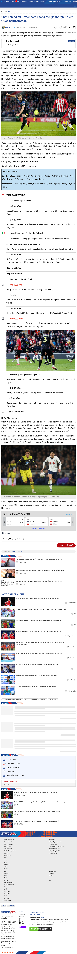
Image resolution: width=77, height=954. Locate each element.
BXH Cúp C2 (7, 893)
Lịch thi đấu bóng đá (9, 839)
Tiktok (22, 923)
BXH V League (7, 900)
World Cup (6, 869)
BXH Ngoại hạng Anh (9, 884)
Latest (4, 905)
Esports (51, 875)
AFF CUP (14, 2)
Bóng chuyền (67, 2)
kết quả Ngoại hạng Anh (31, 699)
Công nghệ (11, 905)
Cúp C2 (5, 875)
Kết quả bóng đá (8, 842)
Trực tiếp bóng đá (8, 848)
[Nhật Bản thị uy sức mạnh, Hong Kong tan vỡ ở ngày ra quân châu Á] (8, 634)
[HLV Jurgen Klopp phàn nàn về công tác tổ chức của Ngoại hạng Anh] (8, 562)
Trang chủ (4, 12)
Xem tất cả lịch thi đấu (38, 529)
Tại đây (43, 917)
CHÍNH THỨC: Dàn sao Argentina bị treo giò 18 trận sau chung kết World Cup (41, 609)
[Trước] (4, 522)
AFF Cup (6, 880)
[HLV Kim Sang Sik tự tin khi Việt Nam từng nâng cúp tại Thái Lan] (8, 668)
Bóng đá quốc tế (33, 2)
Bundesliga (6, 864)
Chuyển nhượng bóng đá (10, 851)
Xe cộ (50, 878)
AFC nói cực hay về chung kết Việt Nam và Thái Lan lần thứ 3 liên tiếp (39, 620)
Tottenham (43, 699)
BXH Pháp (6, 898)
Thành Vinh (22, 584)
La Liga (5, 860)
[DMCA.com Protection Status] (40, 929)
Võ (50, 880)
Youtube (22, 914)
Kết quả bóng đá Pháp (54, 851)
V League (6, 866)
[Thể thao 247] (9, 833)
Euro (5, 871)
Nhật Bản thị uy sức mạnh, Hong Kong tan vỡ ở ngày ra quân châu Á (38, 631)
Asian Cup (6, 873)
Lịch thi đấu (7, 2)
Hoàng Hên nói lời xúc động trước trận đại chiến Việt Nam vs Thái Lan (39, 653)
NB (75, 613)
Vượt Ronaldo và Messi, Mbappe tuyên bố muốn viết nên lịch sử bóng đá (40, 570)
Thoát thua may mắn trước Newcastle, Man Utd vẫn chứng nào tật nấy (39, 581)
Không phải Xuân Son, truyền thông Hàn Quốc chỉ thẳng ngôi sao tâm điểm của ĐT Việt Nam (40, 643)
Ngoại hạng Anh (8, 855)
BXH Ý (5, 889)
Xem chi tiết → (70, 514)
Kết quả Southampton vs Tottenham (12, 699)
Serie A (5, 862)
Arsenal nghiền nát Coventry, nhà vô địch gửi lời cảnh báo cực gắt (37, 598)
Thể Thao (59, 2)
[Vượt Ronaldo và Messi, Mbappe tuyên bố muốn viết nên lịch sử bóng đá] (8, 573)
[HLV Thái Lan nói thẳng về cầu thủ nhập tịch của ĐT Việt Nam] (8, 690)
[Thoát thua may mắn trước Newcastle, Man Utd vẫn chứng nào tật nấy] (8, 584)
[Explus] (38, 536)
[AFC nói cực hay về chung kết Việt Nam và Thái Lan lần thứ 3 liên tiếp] (8, 624)
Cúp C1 (5, 857)
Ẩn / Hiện (71, 41)
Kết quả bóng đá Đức (54, 848)
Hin (75, 669)
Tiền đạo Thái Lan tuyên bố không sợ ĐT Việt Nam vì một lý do (36, 676)
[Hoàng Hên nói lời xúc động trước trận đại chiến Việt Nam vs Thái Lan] (8, 657)
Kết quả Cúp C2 (53, 853)
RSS (21, 921)
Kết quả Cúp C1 (53, 839)
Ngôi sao (6, 785)
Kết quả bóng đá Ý (53, 844)
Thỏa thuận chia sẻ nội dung (37, 912)
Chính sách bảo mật (34, 914)
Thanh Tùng (22, 562)
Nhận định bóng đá (8, 844)
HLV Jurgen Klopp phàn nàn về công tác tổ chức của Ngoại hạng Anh (39, 559)
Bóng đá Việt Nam (22, 2)
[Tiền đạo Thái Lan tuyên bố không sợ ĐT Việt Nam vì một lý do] (8, 679)
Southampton (52, 699)
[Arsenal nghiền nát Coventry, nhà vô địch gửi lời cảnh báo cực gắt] (8, 601)
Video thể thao (7, 853)
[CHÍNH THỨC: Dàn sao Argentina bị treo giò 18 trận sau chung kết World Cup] (8, 612)
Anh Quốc (73, 680)
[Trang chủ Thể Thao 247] (1, 2)
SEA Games (7, 878)
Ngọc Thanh (72, 636)
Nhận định (43, 2)
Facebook (23, 916)
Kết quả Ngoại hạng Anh (55, 842)
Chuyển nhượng (51, 2)
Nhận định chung (13, 45)
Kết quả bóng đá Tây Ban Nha (56, 846)
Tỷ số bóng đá (7, 846)
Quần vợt (51, 873)
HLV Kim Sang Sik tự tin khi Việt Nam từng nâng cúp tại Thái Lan (37, 664)
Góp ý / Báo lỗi (66, 545)
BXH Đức (6, 896)
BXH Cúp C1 (7, 891)
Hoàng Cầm (72, 647)
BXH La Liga (7, 887)
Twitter (22, 919)
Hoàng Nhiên (72, 602)
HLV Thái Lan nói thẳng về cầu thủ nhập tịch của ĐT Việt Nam (36, 686)
